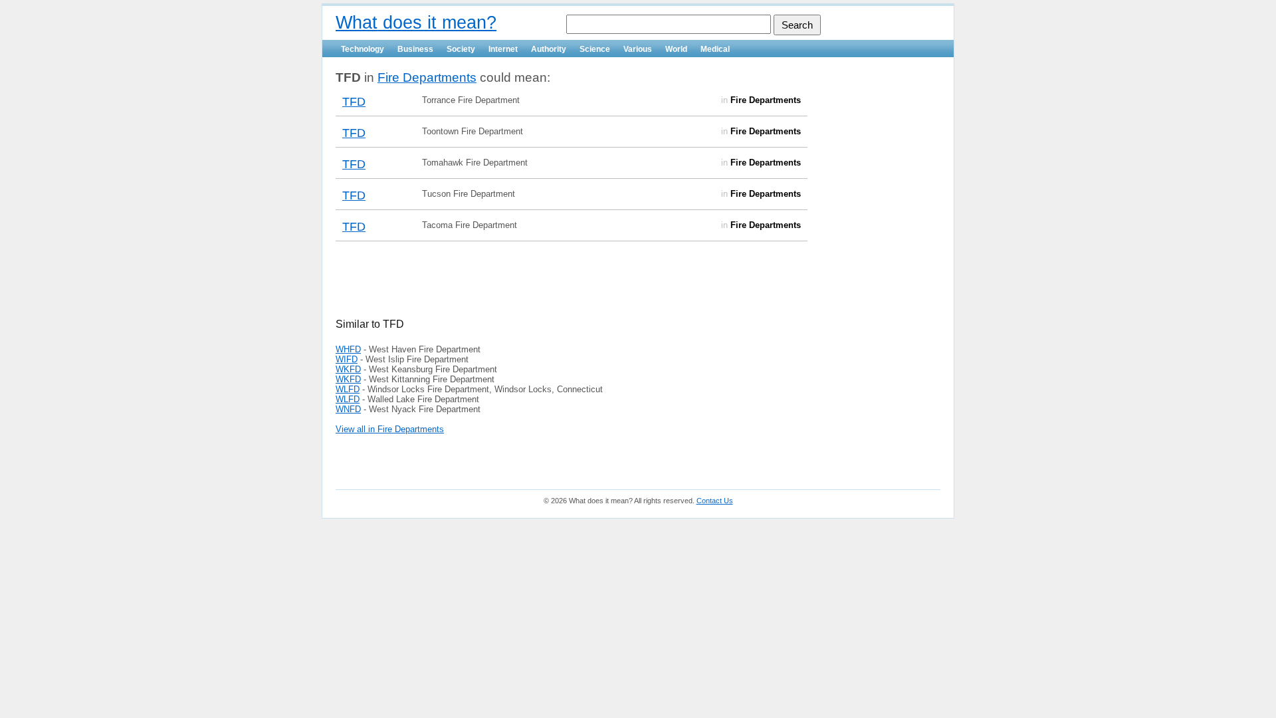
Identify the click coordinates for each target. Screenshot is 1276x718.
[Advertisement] (491, 288)
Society (461, 49)
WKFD (348, 369)
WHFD (348, 349)
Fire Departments (427, 77)
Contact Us (714, 501)
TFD (354, 101)
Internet (503, 49)
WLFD (348, 389)
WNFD (348, 409)
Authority (548, 49)
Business (415, 49)
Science (595, 49)
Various (637, 49)
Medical (715, 49)
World (676, 49)
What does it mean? (416, 23)
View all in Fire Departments (390, 429)
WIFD (347, 359)
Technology (362, 49)
